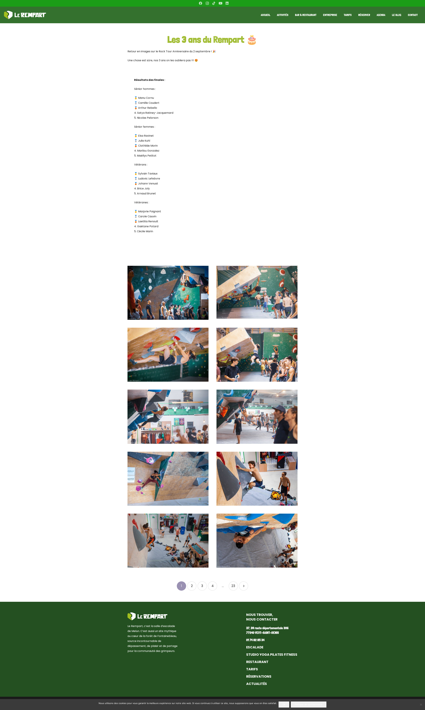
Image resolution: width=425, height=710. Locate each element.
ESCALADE (254, 647)
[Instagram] (207, 3)
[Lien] (25, 15)
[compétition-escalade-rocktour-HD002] (257, 293)
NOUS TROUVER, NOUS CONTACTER (262, 617)
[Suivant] (243, 586)
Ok (284, 704)
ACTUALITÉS (256, 683)
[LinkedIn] (227, 3)
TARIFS (252, 669)
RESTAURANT (257, 662)
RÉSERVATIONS (258, 676)
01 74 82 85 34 (255, 640)
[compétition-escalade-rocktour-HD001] (168, 293)
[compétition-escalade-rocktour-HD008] (168, 479)
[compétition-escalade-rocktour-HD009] (257, 479)
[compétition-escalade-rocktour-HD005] (168, 417)
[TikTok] (214, 3)
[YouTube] (220, 3)
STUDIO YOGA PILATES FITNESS (271, 654)
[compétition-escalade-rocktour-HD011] (257, 541)
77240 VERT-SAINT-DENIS (262, 633)
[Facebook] (200, 3)
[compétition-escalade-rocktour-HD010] (168, 541)
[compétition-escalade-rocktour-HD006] (257, 417)
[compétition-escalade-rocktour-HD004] (257, 355)
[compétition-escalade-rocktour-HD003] (168, 355)
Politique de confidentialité (308, 704)
